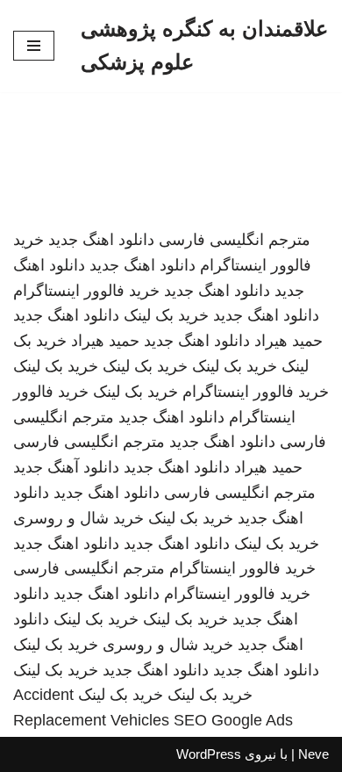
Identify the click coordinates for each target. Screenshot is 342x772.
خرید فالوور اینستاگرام (86, 290)
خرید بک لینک (166, 315)
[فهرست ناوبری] (33, 46)
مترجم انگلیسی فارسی (234, 240)
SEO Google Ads (233, 720)
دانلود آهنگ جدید (66, 467)
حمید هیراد (288, 341)
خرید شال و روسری (78, 518)
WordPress (208, 754)
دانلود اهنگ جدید (101, 240)
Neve (313, 754)
